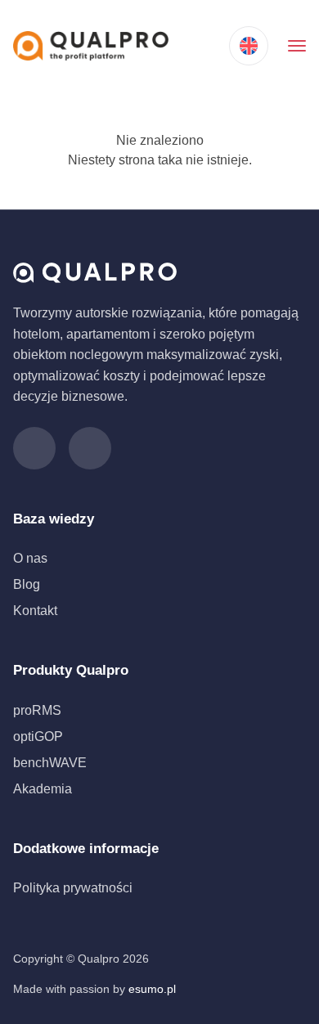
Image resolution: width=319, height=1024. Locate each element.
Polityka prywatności (73, 888)
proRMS (37, 710)
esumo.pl (152, 988)
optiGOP (38, 736)
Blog (26, 584)
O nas (30, 558)
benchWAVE (50, 763)
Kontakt (35, 611)
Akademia (42, 789)
